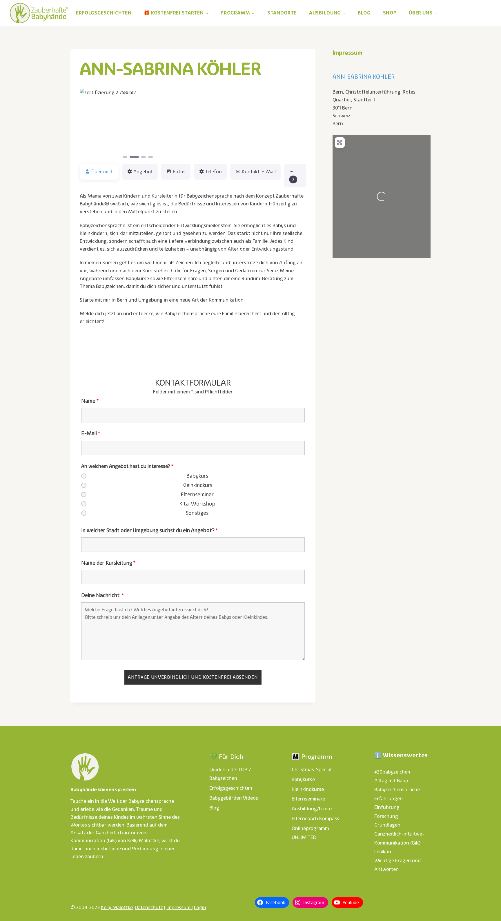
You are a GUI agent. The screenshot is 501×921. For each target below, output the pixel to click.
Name (90, 401)
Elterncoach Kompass (315, 818)
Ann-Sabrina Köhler (364, 77)
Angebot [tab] (143, 171)
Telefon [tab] (213, 171)
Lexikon (382, 851)
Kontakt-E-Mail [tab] (259, 171)
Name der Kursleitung (108, 563)
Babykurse (303, 779)
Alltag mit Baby (391, 780)
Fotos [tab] (179, 171)
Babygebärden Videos (233, 798)
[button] (88, 124)
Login (200, 907)
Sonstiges (197, 513)
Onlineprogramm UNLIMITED (310, 832)
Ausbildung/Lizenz (312, 808)
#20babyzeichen (392, 772)
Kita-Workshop (197, 504)
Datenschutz (149, 907)
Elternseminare (308, 799)
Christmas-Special (311, 769)
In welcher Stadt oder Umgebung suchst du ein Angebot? (149, 530)
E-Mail (90, 433)
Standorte (282, 13)
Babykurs (197, 476)
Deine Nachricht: (102, 595)
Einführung (387, 807)
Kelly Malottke (117, 907)
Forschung (386, 816)
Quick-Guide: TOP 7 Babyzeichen (230, 774)
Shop (390, 13)
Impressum (179, 907)
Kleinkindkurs (197, 485)
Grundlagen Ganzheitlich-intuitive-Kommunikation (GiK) (399, 834)
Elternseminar (197, 494)
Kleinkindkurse (308, 789)
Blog (364, 13)
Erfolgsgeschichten (104, 13)
